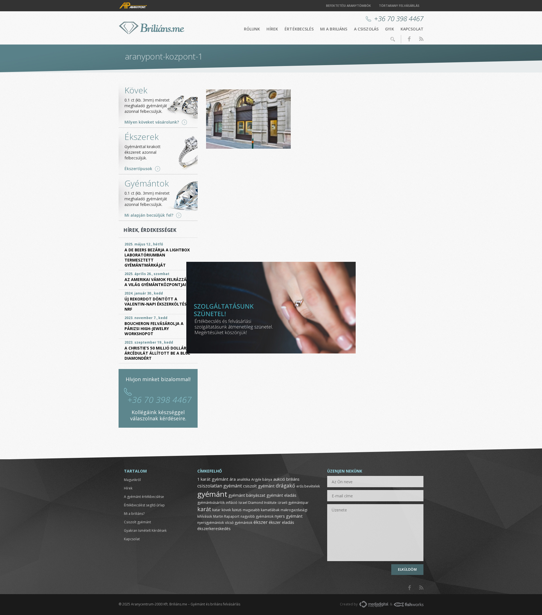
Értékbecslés (299, 29)
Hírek (272, 29)
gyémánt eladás (281, 495)
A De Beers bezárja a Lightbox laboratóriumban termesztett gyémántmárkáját (157, 257)
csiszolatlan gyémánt (219, 486)
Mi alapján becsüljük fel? (148, 215)
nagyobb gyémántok (257, 516)
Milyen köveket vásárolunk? (151, 122)
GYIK (389, 29)
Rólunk (252, 29)
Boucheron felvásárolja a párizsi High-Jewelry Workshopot (153, 328)
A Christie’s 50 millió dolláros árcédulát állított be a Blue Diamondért (158, 353)
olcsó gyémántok (238, 522)
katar (216, 510)
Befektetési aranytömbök (348, 5)
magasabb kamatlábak (261, 510)
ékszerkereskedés (214, 528)
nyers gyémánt (289, 516)
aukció (279, 479)
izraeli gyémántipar (293, 502)
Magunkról (132, 479)
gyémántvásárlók (211, 502)
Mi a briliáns (334, 29)
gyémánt (212, 494)
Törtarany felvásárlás (399, 5)
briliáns (293, 479)
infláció (231, 502)
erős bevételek (308, 486)
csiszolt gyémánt (259, 486)
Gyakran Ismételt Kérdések (145, 530)
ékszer (260, 522)
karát (204, 509)
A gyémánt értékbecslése (144, 496)
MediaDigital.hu (373, 604)
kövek (226, 510)
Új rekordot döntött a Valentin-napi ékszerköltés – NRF (157, 304)
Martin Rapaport (226, 516)
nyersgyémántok (210, 522)
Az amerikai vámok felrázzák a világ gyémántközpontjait (156, 282)
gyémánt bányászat (246, 495)
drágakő (285, 485)
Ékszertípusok (138, 168)
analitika (243, 479)
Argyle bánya (261, 479)
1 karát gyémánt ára (216, 479)
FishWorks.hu (408, 604)
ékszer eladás (281, 522)
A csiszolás (366, 29)
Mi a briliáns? (134, 513)
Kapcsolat (412, 29)
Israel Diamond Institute (258, 502)
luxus (237, 509)
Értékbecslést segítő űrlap (144, 505)
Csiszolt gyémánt (137, 522)
